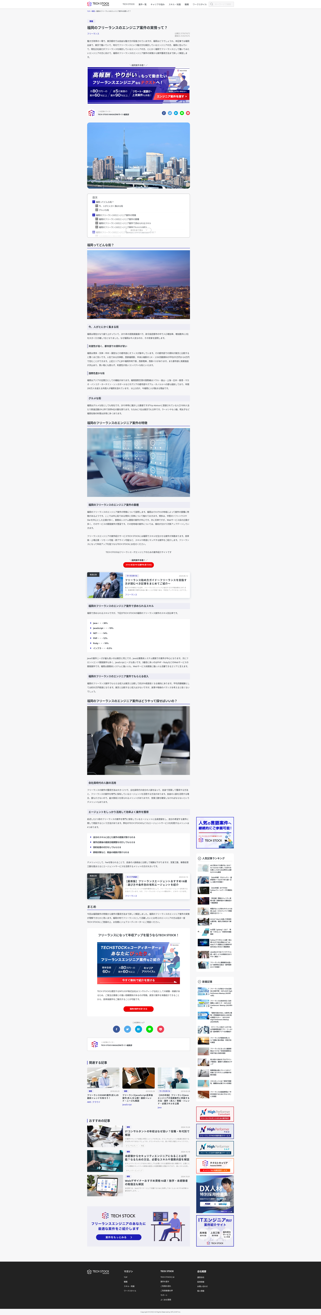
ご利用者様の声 (166, 1290)
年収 (142, 1146)
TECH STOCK (129, 4)
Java (160, 1107)
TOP (125, 1277)
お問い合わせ (202, 1286)
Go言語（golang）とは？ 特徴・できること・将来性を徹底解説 (220, 932)
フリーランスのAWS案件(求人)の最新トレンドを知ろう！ (103, 1096)
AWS (89, 1102)
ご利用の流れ (165, 1286)
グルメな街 (102, 210)
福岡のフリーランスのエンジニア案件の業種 (117, 219)
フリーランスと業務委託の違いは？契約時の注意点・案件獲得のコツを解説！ (220, 964)
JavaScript (127, 1104)
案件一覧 (143, 4)
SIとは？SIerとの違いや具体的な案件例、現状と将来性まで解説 (220, 921)
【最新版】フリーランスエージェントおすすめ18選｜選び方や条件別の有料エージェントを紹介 (156, 883)
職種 (187, 4)
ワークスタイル (200, 4)
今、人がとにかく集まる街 (109, 206)
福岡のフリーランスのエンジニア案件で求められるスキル (123, 223)
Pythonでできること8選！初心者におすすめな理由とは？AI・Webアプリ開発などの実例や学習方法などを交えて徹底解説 (221, 943)
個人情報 (200, 1291)
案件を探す (164, 1281)
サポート (164, 1295)
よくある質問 (165, 1299)
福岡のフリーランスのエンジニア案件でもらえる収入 (121, 227)
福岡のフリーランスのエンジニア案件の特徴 (114, 215)
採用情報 (200, 1282)
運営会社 (200, 1277)
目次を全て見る (137, 230)
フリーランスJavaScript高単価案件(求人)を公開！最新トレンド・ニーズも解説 (137, 1098)
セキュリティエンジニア (134, 1171)
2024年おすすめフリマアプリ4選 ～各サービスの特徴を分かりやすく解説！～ (221, 954)
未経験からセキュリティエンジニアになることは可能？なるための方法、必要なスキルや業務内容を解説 (157, 1157)
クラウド (96, 1102)
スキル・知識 (175, 4)
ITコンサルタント (132, 1146)
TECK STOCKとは (167, 1277)
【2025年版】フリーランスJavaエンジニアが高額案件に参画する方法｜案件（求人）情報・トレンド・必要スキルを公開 (174, 1099)
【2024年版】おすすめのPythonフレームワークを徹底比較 (221, 890)
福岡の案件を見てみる (138, 1009)
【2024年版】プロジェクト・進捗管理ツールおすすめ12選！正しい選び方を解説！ (221, 879)
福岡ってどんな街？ (103, 202)
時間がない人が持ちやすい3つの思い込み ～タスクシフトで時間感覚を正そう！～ (221, 911)
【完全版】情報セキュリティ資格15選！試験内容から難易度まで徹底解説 (221, 900)
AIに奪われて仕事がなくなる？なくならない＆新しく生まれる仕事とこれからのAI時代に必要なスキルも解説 (220, 868)
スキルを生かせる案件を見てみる (138, 564)
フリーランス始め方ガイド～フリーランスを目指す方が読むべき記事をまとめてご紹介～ (156, 581)
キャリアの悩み (158, 4)
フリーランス (93, 33)
